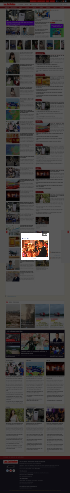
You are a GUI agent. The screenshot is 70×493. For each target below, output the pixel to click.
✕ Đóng (45, 234)
